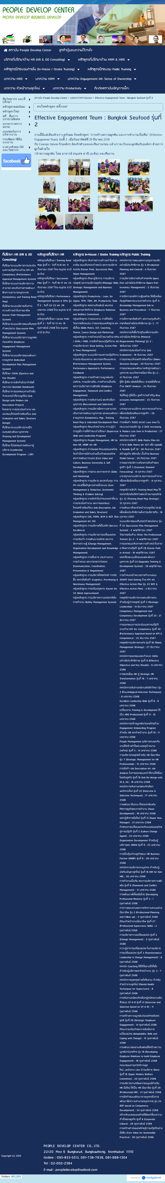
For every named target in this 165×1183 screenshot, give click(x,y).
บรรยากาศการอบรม (81, 98)
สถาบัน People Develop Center (50, 98)
